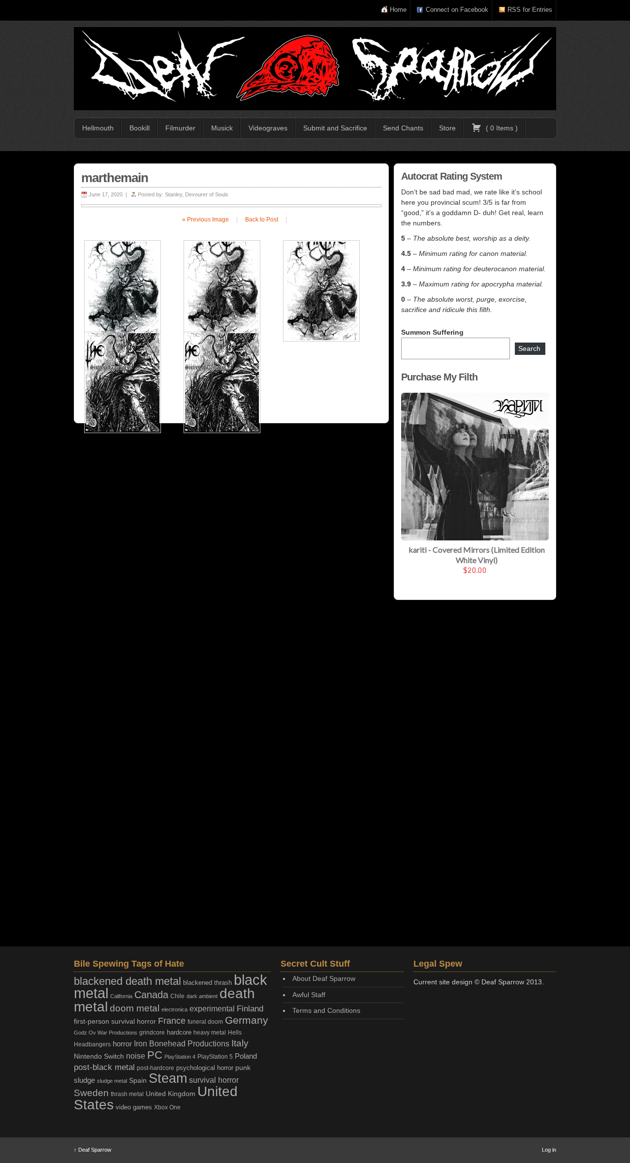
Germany (246, 1020)
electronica (174, 1009)
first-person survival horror (115, 1021)
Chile (177, 996)
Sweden (91, 1093)
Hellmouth (98, 128)
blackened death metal (127, 981)
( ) (501, 128)
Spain (138, 1080)
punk (243, 1067)
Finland (250, 1008)
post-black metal (104, 1067)
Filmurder (180, 128)
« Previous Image (205, 219)
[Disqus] (231, 559)
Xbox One (167, 1107)
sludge (84, 1080)
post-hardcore (155, 1068)
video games (134, 1107)
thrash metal (127, 1094)
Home (398, 9)
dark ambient (202, 996)
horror (122, 1043)
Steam (168, 1078)
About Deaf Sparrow (323, 978)
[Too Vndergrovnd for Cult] (315, 68)
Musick (222, 128)
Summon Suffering (432, 332)
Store (447, 128)
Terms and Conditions (326, 1010)
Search (529, 348)
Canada (151, 994)
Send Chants (403, 128)
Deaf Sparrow (92, 1150)
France (172, 1021)
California (121, 996)
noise (135, 1055)
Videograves (268, 128)
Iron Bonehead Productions (181, 1043)
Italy (240, 1043)
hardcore (179, 1032)
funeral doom (205, 1021)
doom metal (134, 1008)
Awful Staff (308, 995)
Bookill (139, 128)
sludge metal (112, 1081)
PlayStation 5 (215, 1056)
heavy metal (209, 1032)
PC (154, 1055)
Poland (246, 1056)
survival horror (214, 1079)
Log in (549, 1150)
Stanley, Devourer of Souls (196, 194)
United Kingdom (170, 1094)
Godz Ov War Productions (105, 1033)
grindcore (152, 1032)
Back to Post (261, 219)
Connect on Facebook (457, 9)
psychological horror (204, 1067)
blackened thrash (207, 982)
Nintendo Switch (99, 1056)
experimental (212, 1009)
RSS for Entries (529, 9)
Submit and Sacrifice (335, 128)
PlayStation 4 (179, 1057)
